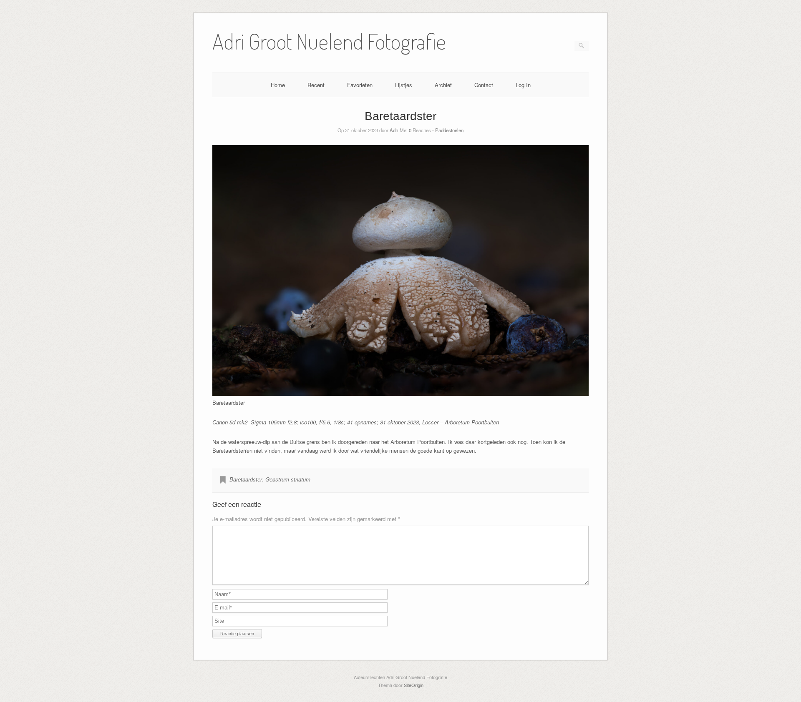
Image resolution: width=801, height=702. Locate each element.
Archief (443, 85)
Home (278, 85)
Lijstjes (403, 85)
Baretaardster (245, 479)
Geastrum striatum (287, 479)
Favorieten (360, 85)
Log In (523, 85)
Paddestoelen (449, 130)
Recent (316, 85)
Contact (483, 85)
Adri (394, 130)
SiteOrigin (413, 685)
